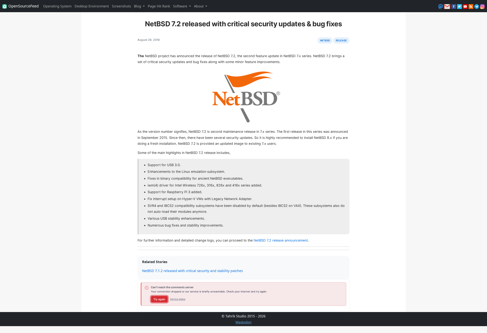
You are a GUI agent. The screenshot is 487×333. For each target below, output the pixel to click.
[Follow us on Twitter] (460, 6)
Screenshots (121, 6)
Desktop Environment (92, 6)
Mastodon (243, 322)
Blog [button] (138, 6)
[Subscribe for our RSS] (471, 6)
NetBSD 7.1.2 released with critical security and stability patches (192, 270)
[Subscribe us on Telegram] (477, 6)
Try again (159, 299)
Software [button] (180, 6)
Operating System (57, 6)
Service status (177, 299)
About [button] (199, 6)
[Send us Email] (447, 6)
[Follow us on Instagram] (482, 6)
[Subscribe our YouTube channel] (466, 6)
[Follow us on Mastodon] (441, 6)
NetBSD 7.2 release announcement (281, 240)
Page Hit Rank (159, 6)
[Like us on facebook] (454, 6)
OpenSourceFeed (23, 6)
